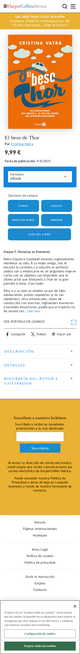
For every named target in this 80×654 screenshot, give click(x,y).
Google (56, 206)
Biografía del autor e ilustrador (31, 380)
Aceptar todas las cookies (40, 646)
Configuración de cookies (39, 633)
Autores (40, 522)
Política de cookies (40, 556)
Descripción (19, 351)
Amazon (57, 220)
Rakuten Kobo (23, 220)
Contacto (40, 590)
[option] (40, 21)
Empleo (40, 583)
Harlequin (40, 535)
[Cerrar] (75, 606)
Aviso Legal (40, 549)
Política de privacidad (40, 562)
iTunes (23, 206)
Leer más (33, 311)
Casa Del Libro (39, 234)
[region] (40, 627)
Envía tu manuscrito (40, 576)
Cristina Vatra (22, 144)
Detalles (15, 365)
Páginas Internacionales (40, 529)
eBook (15, 178)
